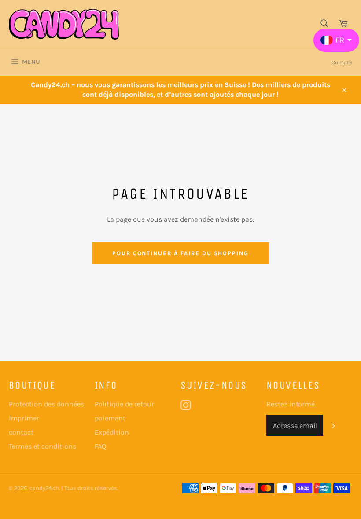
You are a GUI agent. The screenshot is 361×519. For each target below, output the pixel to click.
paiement (110, 418)
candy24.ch (44, 488)
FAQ (100, 446)
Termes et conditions (42, 446)
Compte (342, 62)
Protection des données (46, 404)
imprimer (24, 418)
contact (21, 432)
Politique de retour (124, 404)
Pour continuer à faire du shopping (180, 253)
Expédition (112, 432)
